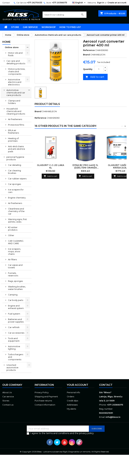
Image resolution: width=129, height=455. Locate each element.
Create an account (116, 2)
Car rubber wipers (17, 178)
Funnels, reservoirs (13, 274)
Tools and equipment (14, 339)
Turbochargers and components (15, 357)
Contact (6, 2)
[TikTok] (79, 442)
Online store (12, 47)
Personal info (73, 392)
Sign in (100, 2)
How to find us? (70, 27)
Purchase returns (43, 400)
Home (6, 41)
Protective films (16, 124)
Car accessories (16, 333)
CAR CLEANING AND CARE (15, 242)
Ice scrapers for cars (16, 190)
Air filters (12, 259)
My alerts (71, 409)
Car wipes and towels (15, 266)
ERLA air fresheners (13, 131)
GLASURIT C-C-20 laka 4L (50, 166)
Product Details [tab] (47, 104)
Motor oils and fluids (15, 54)
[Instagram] (72, 442)
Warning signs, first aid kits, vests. (17, 220)
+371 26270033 (34, 2)
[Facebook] (50, 442)
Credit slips (72, 400)
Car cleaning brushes (14, 171)
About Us (7, 392)
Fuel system (14, 313)
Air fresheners (15, 119)
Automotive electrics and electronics (14, 82)
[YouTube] (64, 442)
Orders (70, 396)
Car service (30, 27)
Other (11, 235)
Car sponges (14, 184)
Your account (77, 384)
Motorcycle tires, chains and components (16, 71)
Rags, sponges (15, 281)
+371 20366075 (59, 2)
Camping (12, 294)
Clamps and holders (14, 101)
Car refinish (14, 327)
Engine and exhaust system (16, 306)
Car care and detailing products (15, 62)
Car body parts (15, 300)
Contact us (7, 404)
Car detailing (14, 165)
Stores (5, 400)
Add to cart (94, 76)
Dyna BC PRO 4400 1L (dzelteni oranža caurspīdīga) (85, 168)
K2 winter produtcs (12, 228)
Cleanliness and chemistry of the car (16, 211)
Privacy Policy (42, 392)
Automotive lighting (14, 347)
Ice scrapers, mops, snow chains (14, 251)
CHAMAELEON (49, 111)
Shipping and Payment (46, 396)
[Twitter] (57, 442)
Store (15, 27)
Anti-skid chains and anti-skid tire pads (16, 149)
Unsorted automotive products (12, 367)
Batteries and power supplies (16, 320)
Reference (89, 50)
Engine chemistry (17, 197)
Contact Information (45, 404)
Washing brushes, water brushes (17, 287)
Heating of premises (13, 139)
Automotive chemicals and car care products (15, 92)
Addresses (72, 404)
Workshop (49, 27)
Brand (86, 54)
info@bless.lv (113, 417)
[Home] (5, 27)
